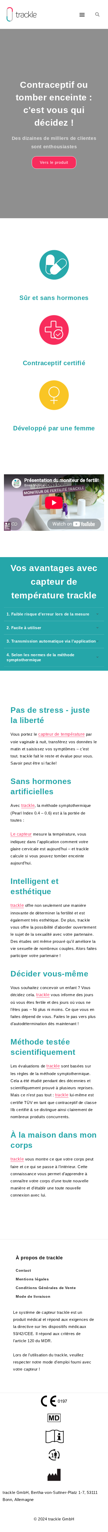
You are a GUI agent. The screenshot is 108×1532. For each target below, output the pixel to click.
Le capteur (21, 834)
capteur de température (61, 734)
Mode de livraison (33, 1296)
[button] (82, 14)
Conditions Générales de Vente (46, 1288)
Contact (23, 1270)
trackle (28, 805)
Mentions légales (32, 1279)
